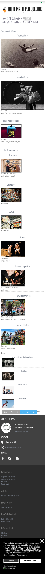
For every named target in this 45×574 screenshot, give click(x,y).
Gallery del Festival (6, 507)
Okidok (22, 237)
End (34, 412)
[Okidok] (22, 249)
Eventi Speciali (5, 521)
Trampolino (22, 35)
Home (5, 18)
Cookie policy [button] (9, 555)
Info (35, 22)
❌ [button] (42, 541)
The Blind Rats (22, 371)
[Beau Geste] (22, 403)
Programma (15, 18)
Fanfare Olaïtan (22, 325)
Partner (3, 538)
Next (27, 412)
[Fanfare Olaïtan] (22, 337)
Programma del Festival (8, 477)
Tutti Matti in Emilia (7, 519)
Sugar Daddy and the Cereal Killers (22, 357)
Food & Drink (5, 484)
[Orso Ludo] (11, 195)
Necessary (10, 569)
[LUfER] (11, 222)
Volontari (4, 536)
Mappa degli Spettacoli (8, 479)
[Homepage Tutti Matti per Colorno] (22, 9)
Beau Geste (22, 398)
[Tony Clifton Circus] (22, 307)
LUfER (11, 211)
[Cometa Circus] (22, 95)
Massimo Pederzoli (11, 120)
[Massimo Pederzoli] (11, 131)
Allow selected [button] (30, 561)
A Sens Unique (22, 384)
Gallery (27, 22)
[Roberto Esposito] (22, 278)
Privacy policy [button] (22, 555)
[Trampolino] (22, 53)
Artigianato (4, 482)
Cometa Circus (22, 77)
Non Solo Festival (12, 22)
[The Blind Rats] (22, 376)
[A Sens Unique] (22, 390)
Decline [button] (11, 561)
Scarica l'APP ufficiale (21, 431)
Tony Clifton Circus (22, 295)
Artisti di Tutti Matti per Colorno (10, 496)
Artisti (27, 18)
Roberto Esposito (22, 266)
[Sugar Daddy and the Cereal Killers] (22, 362)
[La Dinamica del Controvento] (11, 165)
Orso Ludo (11, 184)
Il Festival (4, 533)
